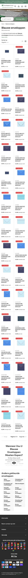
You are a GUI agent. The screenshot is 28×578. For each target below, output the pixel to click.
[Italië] (21, 545)
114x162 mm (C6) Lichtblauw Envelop (6, 232)
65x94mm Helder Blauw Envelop (6, 110)
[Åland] (2, 543)
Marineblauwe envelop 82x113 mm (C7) (20, 86)
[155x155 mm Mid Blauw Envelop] (7, 416)
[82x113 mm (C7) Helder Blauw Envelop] (7, 124)
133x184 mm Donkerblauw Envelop (5, 329)
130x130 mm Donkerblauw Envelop (19, 281)
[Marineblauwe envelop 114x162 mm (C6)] (7, 173)
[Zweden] (13, 550)
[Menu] (25, 6)
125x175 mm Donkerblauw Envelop (5, 256)
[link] (6, 437)
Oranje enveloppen (18, 488)
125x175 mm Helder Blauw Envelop (21, 255)
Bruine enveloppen (18, 505)
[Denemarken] (15, 543)
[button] (22, 6)
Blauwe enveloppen (18, 496)
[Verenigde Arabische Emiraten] (21, 548)
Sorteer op (4, 40)
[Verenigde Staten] (24, 548)
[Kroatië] (24, 545)
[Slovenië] (8, 548)
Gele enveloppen (19, 483)
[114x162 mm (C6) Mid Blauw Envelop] (21, 197)
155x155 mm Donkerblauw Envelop (19, 378)
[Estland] (21, 543)
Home (3, 24)
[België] (8, 543)
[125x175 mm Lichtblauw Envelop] (7, 270)
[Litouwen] (5, 547)
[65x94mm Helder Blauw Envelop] (7, 100)
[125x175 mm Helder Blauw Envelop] (21, 246)
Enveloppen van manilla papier (8, 484)
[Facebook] (12, 556)
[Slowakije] (12, 548)
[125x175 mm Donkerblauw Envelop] (7, 246)
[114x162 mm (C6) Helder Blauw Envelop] (21, 173)
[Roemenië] (2, 548)
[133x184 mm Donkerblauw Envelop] (7, 318)
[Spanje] (15, 548)
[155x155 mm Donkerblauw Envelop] (21, 367)
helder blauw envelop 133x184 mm (6, 353)
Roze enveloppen (18, 492)
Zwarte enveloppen (7, 509)
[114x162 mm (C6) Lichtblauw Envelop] (7, 221)
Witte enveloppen (7, 480)
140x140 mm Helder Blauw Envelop (5, 378)
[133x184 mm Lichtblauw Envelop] (21, 343)
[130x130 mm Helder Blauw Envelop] (7, 294)
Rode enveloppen (7, 492)
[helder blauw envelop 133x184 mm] (7, 343)
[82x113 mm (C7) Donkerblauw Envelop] (21, 100)
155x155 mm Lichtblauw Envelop (19, 426)
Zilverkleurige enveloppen (18, 500)
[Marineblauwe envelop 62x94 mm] (7, 51)
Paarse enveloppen (7, 496)
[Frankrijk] (2, 545)
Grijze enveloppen (7, 505)
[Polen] (21, 547)
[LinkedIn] (16, 556)
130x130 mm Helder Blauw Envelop (5, 305)
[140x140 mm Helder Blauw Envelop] (7, 367)
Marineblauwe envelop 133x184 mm (20, 329)
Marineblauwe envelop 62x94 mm (6, 62)
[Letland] (2, 547)
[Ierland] (15, 545)
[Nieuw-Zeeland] (12, 547)
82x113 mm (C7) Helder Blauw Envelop (5, 135)
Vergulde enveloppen (7, 488)
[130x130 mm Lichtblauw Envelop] (21, 294)
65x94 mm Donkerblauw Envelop (19, 62)
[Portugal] (24, 547)
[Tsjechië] (18, 548)
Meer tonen (4, 37)
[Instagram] (14, 556)
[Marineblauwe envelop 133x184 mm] (21, 318)
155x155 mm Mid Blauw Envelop (6, 426)
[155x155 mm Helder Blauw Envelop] (21, 391)
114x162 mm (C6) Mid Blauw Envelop (20, 208)
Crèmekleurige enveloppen (19, 480)
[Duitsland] (18, 543)
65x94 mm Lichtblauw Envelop (5, 86)
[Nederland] (8, 547)
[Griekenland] (5, 545)
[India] (18, 545)
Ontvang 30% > (20, 19)
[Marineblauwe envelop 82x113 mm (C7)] (21, 75)
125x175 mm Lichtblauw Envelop (5, 281)
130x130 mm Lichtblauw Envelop (19, 305)
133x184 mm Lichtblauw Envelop (19, 354)
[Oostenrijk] (18, 547)
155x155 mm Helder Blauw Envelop (19, 402)
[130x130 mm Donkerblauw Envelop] (21, 270)
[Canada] (12, 543)
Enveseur (18, 574)
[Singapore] (5, 548)
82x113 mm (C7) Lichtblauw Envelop (19, 135)
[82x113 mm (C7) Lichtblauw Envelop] (21, 124)
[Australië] (5, 543)
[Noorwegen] (15, 547)
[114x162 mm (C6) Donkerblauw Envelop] (7, 148)
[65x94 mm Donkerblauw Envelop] (21, 51)
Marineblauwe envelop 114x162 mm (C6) (6, 183)
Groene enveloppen (7, 500)
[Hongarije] (8, 545)
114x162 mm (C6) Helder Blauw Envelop (20, 183)
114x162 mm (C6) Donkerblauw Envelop (6, 159)
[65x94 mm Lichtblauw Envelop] (7, 75)
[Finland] (24, 543)
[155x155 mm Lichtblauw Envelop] (21, 416)
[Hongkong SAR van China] (12, 545)
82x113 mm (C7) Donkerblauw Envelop (19, 111)
